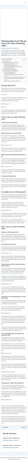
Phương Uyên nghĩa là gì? (9, 67)
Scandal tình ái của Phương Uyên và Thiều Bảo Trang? (15, 77)
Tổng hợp (5, 440)
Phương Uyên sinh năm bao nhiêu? (11, 65)
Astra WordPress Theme (14, 459)
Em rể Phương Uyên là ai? (9, 73)
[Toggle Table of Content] (23, 59)
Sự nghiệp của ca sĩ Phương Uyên (10, 69)
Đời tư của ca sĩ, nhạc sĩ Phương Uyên (10, 70)
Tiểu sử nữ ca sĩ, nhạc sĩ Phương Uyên (11, 62)
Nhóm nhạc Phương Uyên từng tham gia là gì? (13, 66)
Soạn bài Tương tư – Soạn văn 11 (12, 445)
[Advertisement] (14, 25)
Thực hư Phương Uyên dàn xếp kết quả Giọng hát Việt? (14, 79)
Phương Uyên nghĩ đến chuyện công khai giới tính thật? (14, 75)
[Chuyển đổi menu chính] (25, 2)
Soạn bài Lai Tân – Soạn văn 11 (11, 438)
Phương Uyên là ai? (7, 61)
